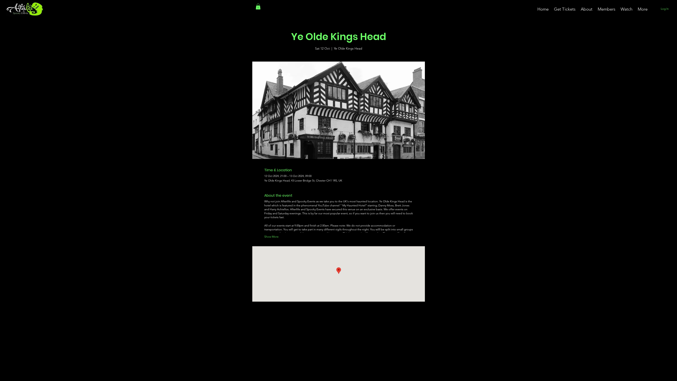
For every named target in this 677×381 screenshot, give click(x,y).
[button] (258, 6)
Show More (271, 236)
